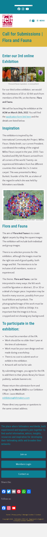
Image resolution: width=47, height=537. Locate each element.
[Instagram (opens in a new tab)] (23, 9)
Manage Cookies (28, 515)
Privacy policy (16, 515)
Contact (38, 515)
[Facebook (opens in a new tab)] (19, 9)
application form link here (18, 117)
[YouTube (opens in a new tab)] (27, 9)
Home (8, 515)
